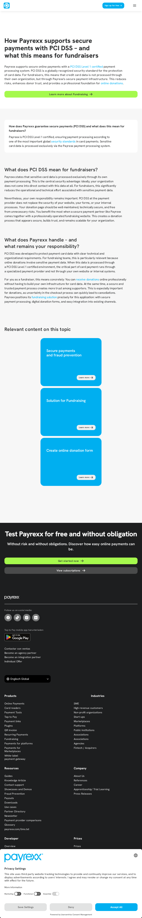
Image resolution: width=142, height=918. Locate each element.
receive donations (87, 279)
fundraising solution (44, 297)
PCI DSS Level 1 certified (86, 67)
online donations (112, 83)
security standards (63, 141)
